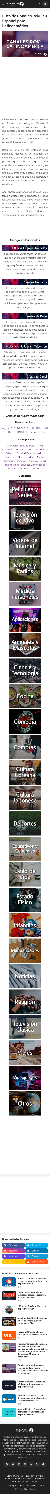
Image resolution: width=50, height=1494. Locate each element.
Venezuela (23, 468)
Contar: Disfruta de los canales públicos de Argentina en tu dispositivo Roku (31, 1384)
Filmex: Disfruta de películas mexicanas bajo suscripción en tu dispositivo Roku (32, 1295)
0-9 (4, 428)
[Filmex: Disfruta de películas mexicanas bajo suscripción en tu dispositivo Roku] (9, 1295)
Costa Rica (20, 449)
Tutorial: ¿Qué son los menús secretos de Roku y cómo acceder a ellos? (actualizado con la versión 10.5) (33, 1369)
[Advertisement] (25, 87)
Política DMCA (37, 1485)
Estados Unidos (34, 453)
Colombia (7, 449)
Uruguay (11, 468)
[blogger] (43, 1464)
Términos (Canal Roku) (25, 1489)
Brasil (31, 445)
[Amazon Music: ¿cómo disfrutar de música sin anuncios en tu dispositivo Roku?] (9, 1412)
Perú (42, 461)
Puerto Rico (11, 464)
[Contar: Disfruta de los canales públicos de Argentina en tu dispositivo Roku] (9, 1385)
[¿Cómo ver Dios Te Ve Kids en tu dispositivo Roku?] (9, 1309)
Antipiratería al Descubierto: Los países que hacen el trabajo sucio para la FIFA (32, 1320)
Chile (39, 445)
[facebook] (6, 1464)
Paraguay (33, 461)
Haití (20, 457)
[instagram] (19, 1464)
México (41, 457)
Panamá (21, 461)
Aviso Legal (11, 1485)
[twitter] (12, 1464)
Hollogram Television (34, 1476)
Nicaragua (9, 461)
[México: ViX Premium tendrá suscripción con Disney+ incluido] (9, 1335)
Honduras (30, 457)
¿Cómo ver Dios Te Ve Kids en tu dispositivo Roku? (32, 1307)
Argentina (12, 445)
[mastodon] (25, 1464)
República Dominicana (31, 464)
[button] (3, 4)
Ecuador (39, 449)
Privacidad (24, 1485)
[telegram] (31, 1464)
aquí (38, 367)
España (21, 453)
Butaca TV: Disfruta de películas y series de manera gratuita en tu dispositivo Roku (32, 1281)
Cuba (30, 449)
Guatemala (10, 457)
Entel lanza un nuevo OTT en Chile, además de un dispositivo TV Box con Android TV (32, 1398)
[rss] (37, 1464)
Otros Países (37, 468)
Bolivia (23, 445)
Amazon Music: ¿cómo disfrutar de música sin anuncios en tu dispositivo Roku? (32, 1411)
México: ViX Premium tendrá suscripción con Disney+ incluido (32, 1333)
